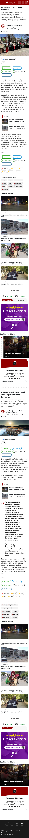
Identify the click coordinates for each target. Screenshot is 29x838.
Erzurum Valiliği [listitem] (6, 611)
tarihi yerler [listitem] (15, 614)
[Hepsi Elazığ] (10, 2)
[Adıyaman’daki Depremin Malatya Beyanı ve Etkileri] (14, 121)
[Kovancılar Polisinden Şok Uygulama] (14, 347)
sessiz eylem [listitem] (19, 186)
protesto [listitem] (10, 186)
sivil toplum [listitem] (5, 189)
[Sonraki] (16, 300)
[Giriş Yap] (23, 2)
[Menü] (2, 2)
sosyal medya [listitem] (5, 614)
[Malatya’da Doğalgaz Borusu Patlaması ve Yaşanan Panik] (14, 128)
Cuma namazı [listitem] (18, 180)
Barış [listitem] (10, 180)
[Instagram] (17, 824)
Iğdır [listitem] (10, 183)
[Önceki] (15, 300)
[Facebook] (7, 824)
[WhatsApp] (22, 824)
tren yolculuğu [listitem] (6, 617)
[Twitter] (12, 824)
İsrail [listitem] (3, 186)
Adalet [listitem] (4, 180)
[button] (19, 2)
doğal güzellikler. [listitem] (12, 605)
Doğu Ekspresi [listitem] (6, 608)
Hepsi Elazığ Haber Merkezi (14, 25)
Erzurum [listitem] (15, 608)
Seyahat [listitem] (15, 611)
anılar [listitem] (3, 605)
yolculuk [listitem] (15, 617)
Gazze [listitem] (4, 183)
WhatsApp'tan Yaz (8, 381)
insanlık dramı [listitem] (17, 183)
